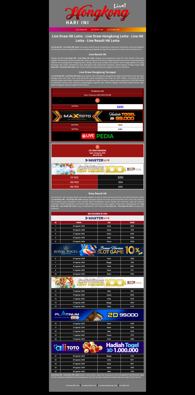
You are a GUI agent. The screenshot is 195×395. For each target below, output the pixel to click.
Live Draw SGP (97, 29)
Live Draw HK (81, 29)
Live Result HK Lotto (89, 385)
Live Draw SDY (113, 29)
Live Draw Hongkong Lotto (108, 385)
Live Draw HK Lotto (72, 385)
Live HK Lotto (124, 385)
